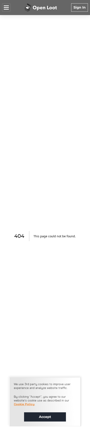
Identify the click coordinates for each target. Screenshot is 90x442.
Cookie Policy (24, 404)
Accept (45, 417)
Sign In (79, 7)
